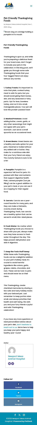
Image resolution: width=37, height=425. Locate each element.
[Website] (12, 363)
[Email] (9, 363)
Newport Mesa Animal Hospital (16, 24)
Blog (9, 27)
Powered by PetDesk (23, 421)
